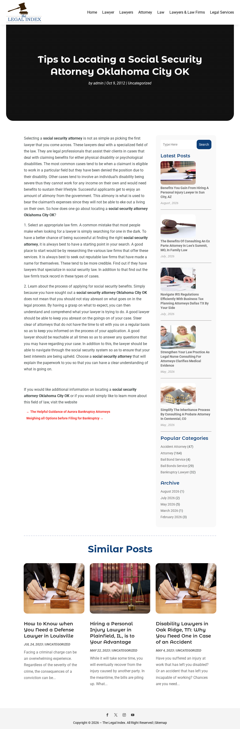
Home (92, 12)
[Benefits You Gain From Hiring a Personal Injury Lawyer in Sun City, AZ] (178, 173)
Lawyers (126, 12)
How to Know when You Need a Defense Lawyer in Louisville (49, 630)
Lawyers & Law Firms (187, 12)
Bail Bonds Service (174, 466)
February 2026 (171, 517)
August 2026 (170, 491)
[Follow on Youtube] (132, 715)
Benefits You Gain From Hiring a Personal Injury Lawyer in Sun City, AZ (185, 192)
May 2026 (168, 504)
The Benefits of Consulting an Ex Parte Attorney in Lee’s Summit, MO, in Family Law (185, 245)
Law (160, 12)
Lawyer (108, 12)
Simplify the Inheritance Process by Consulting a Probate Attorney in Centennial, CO (185, 414)
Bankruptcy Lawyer (175, 472)
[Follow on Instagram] (124, 715)
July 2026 (168, 498)
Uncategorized (139, 83)
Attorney (145, 12)
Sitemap (161, 723)
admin (98, 83)
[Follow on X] (115, 715)
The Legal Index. (114, 723)
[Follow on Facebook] (107, 715)
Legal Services (222, 12)
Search (204, 144)
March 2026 (169, 511)
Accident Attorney (174, 446)
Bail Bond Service (173, 459)
